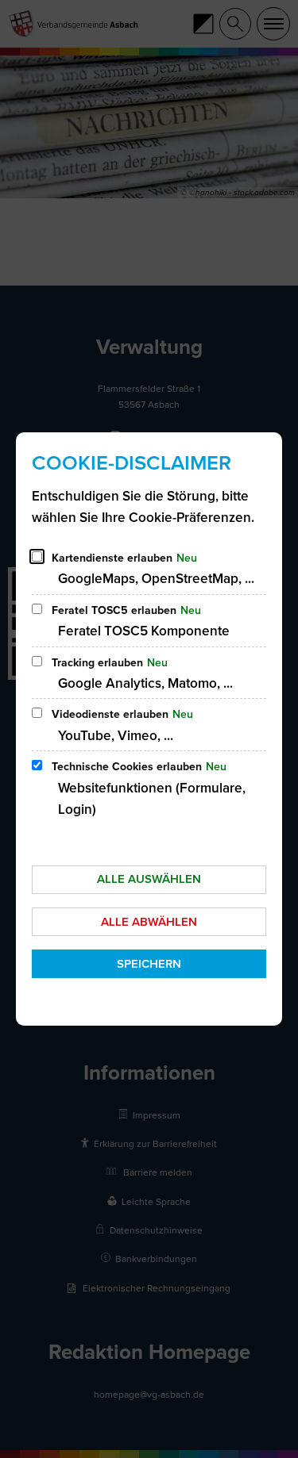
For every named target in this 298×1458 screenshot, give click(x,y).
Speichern (149, 964)
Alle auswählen (149, 879)
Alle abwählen (149, 922)
